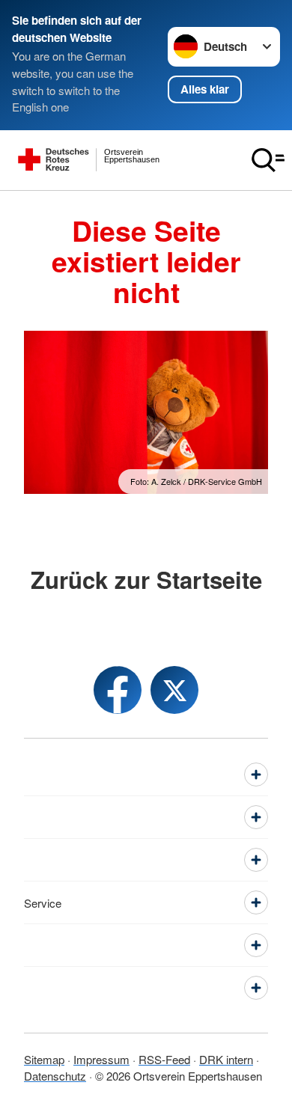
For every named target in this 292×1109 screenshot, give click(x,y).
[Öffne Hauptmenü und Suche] (268, 160)
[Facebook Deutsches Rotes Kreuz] (118, 690)
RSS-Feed (164, 1059)
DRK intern (226, 1059)
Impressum (101, 1059)
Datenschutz (55, 1076)
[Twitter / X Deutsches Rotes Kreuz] (174, 690)
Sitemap (44, 1059)
